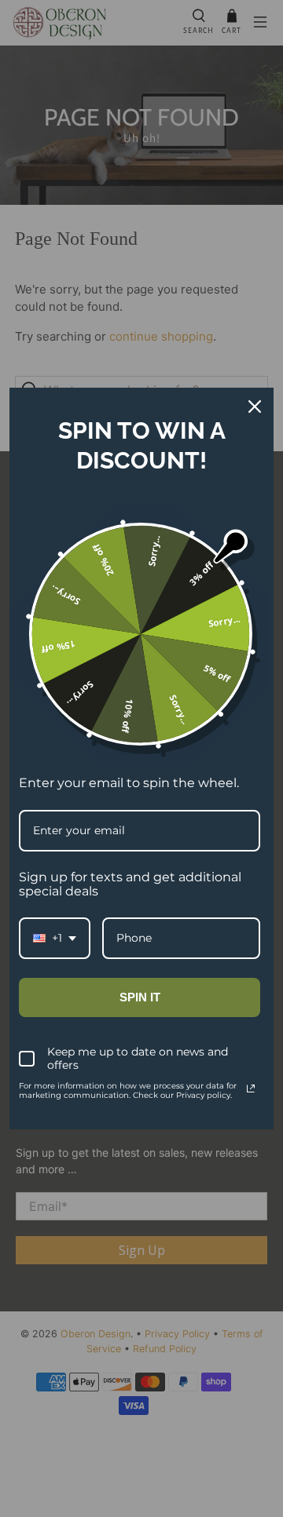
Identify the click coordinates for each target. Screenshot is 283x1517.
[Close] (255, 406)
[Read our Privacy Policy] (250, 1088)
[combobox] (54, 938)
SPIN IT (139, 997)
